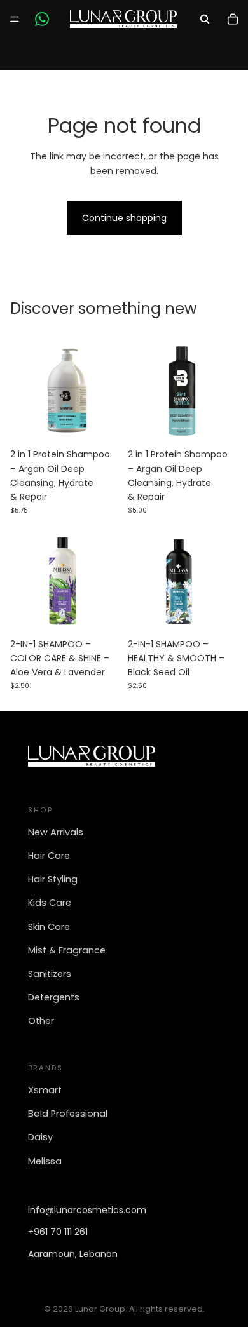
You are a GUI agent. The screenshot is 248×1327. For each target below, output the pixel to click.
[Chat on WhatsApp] (42, 19)
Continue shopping (124, 218)
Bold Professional (67, 1113)
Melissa (45, 1161)
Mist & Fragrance (67, 950)
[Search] (205, 19)
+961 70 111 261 (58, 1231)
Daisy (40, 1137)
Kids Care (49, 902)
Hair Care (49, 855)
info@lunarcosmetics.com (87, 1210)
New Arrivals (55, 832)
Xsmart (45, 1090)
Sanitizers (49, 973)
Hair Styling (53, 879)
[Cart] (233, 19)
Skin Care (49, 926)
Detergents (53, 997)
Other (41, 1020)
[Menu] (14, 19)
